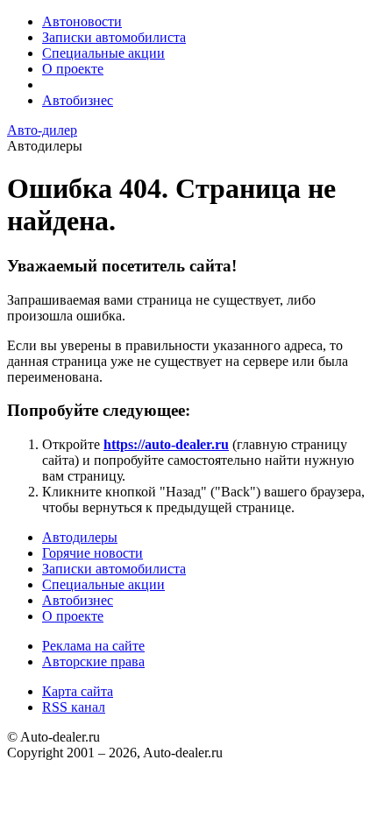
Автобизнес (77, 100)
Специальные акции (103, 53)
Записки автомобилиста (114, 37)
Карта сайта (77, 691)
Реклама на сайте (93, 645)
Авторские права (93, 661)
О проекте (72, 68)
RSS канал (73, 707)
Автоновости (82, 21)
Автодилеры (79, 537)
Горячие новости (92, 552)
